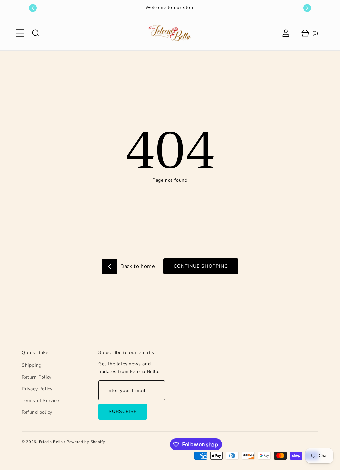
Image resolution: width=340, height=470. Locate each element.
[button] (20, 33)
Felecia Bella (51, 441)
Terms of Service (40, 400)
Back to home (137, 266)
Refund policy (37, 412)
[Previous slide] (33, 8)
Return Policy (37, 377)
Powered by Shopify (86, 441)
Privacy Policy (37, 389)
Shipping (32, 365)
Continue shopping (201, 266)
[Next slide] (307, 8)
